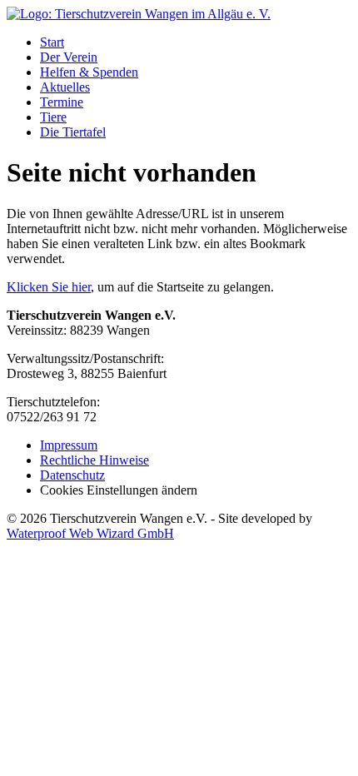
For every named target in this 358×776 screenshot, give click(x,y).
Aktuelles (65, 87)
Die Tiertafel (73, 132)
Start (52, 42)
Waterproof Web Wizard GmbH (90, 533)
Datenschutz (72, 475)
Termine (61, 102)
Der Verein (68, 57)
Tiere (53, 117)
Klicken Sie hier (49, 287)
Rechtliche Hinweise (94, 460)
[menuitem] (195, 42)
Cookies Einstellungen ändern (118, 490)
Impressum (68, 445)
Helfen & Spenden (89, 72)
